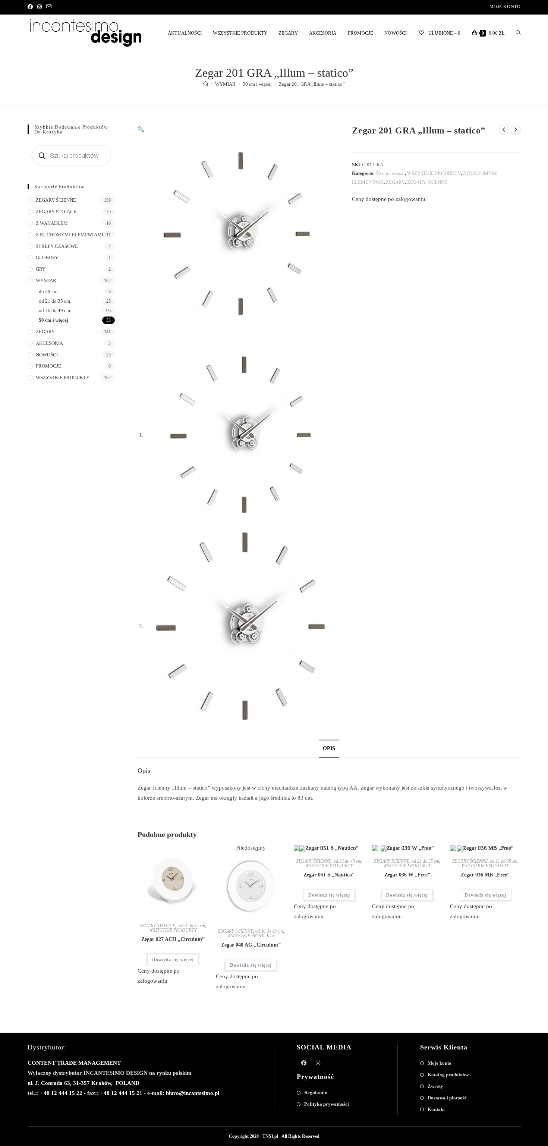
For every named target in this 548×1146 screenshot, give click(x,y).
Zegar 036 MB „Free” (485, 875)
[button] (178, 854)
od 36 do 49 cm (269, 931)
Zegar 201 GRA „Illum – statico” (312, 84)
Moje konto (505, 6)
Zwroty (435, 1086)
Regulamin (315, 1092)
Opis (329, 748)
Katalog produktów (448, 1074)
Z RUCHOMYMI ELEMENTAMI (69, 234)
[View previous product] (504, 130)
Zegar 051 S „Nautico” (329, 875)
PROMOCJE (48, 366)
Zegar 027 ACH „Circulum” (173, 939)
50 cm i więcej (390, 173)
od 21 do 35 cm (191, 925)
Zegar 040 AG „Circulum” (251, 945)
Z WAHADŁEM (52, 223)
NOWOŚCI (47, 355)
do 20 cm (48, 291)
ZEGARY (395, 182)
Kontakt (436, 1109)
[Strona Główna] (205, 84)
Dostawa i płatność (447, 1098)
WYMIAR (46, 280)
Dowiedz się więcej (173, 959)
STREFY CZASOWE (57, 246)
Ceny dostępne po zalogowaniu (388, 199)
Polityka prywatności (326, 1104)
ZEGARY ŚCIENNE (427, 182)
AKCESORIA (49, 343)
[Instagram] (39, 7)
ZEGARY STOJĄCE (157, 925)
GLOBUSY (47, 257)
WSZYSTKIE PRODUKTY (434, 173)
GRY (40, 269)
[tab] (329, 748)
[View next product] (515, 130)
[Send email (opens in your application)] (49, 7)
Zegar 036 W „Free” (407, 875)
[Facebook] (31, 7)
